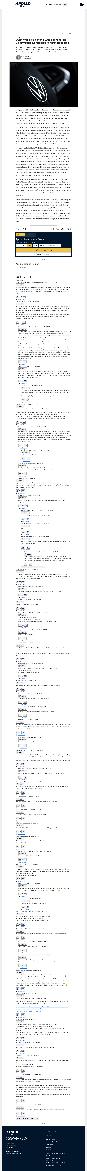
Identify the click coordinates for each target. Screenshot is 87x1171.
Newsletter (49, 1144)
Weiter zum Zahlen (44, 250)
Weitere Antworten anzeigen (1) (32, 567)
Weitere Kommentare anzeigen (26, 1118)
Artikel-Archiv (50, 1139)
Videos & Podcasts (52, 1142)
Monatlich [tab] (31, 235)
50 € (35, 245)
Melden (20, 285)
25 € (29, 245)
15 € (24, 245)
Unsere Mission (11, 1145)
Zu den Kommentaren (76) (60, 229)
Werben (58, 4)
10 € (18, 245)
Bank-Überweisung (44, 254)
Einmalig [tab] (21, 235)
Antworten (21, 299)
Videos (49, 4)
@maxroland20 (27, 58)
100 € (42, 245)
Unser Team (10, 1143)
